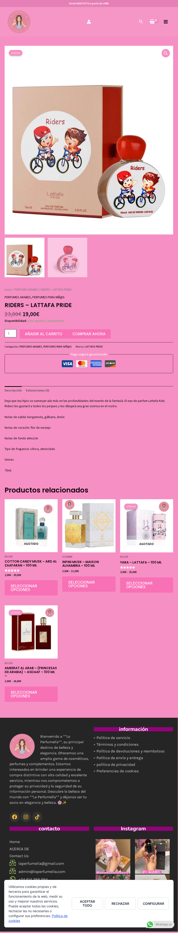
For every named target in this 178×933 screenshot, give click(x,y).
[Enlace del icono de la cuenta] (89, 22)
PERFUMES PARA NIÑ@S (48, 297)
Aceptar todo (87, 903)
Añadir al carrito (43, 334)
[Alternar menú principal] (165, 21)
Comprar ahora (89, 334)
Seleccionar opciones (24, 588)
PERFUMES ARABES (26, 290)
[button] (141, 22)
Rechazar (120, 903)
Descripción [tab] (13, 390)
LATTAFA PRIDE (94, 346)
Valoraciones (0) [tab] (37, 390)
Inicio (8, 290)
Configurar (153, 903)
